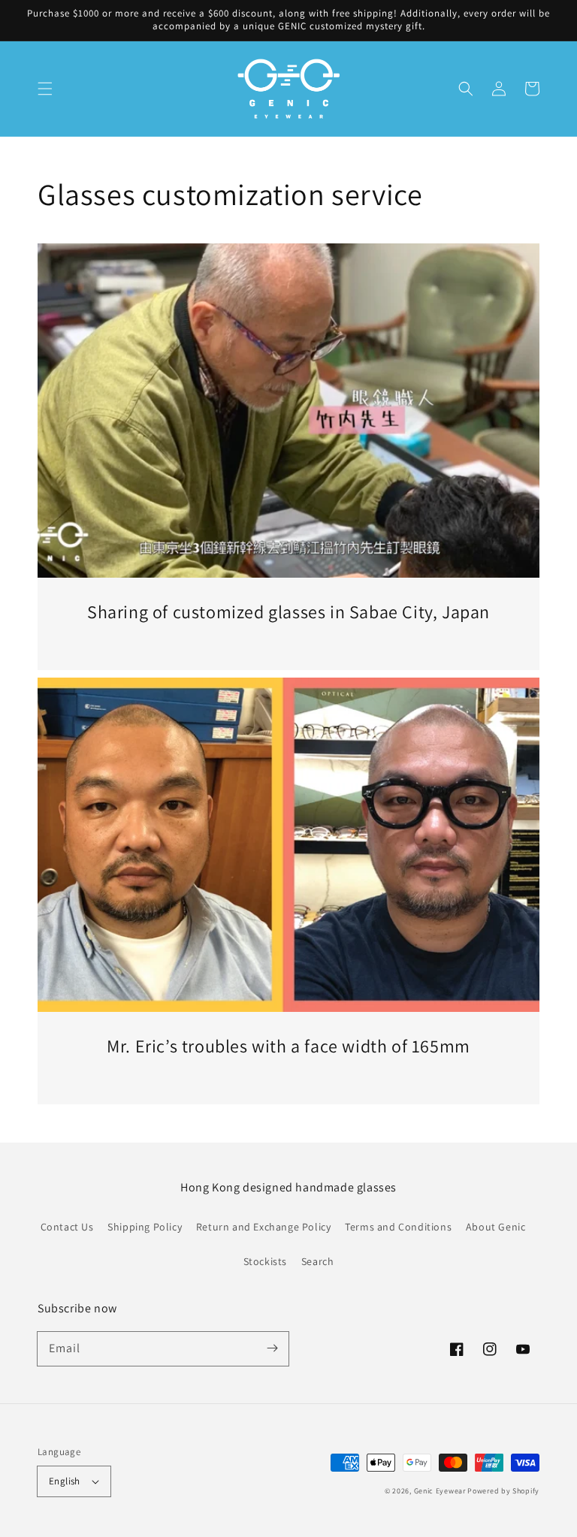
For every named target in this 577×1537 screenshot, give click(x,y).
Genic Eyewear (440, 1491)
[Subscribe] (271, 1348)
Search (317, 1261)
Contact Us (67, 1227)
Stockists (265, 1261)
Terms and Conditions (398, 1227)
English (64, 1481)
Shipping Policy (144, 1227)
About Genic (496, 1227)
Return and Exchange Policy (263, 1227)
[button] (45, 88)
